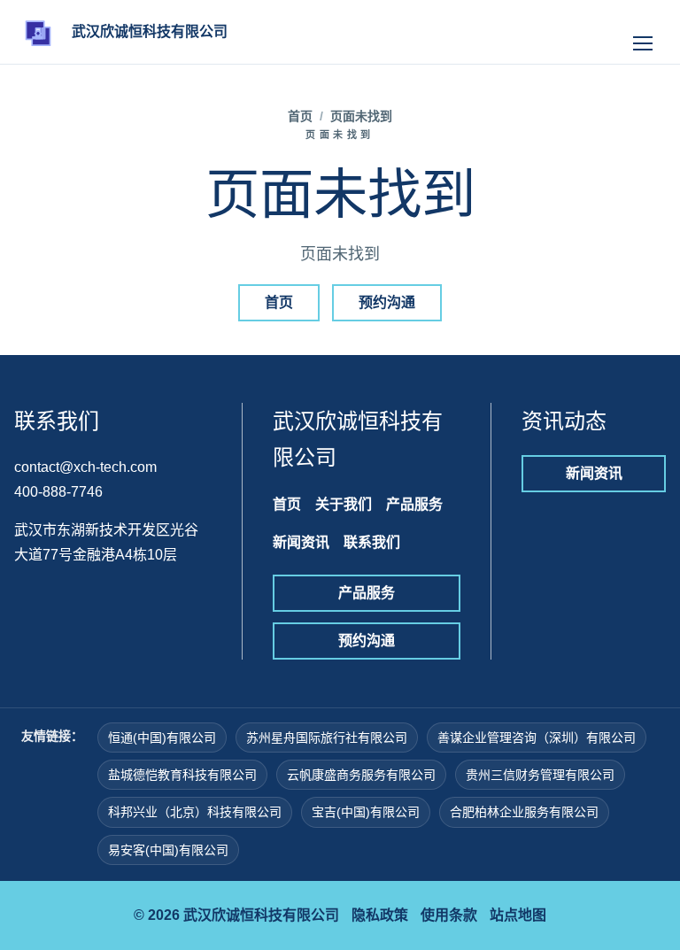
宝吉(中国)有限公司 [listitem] (366, 812)
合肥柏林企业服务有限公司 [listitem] (524, 812)
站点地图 (518, 915)
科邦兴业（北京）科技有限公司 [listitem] (195, 812)
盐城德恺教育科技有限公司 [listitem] (182, 775)
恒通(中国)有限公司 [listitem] (162, 737)
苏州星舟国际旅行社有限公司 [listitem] (326, 737)
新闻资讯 (301, 542)
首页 (300, 116)
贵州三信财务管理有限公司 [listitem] (540, 775)
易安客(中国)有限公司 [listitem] (168, 850)
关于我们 (343, 504)
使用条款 (449, 915)
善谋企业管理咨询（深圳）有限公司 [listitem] (536, 737)
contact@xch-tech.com (85, 467)
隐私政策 (380, 915)
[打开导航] (643, 32)
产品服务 (414, 504)
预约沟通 (387, 302)
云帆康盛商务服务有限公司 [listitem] (361, 775)
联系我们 (372, 542)
